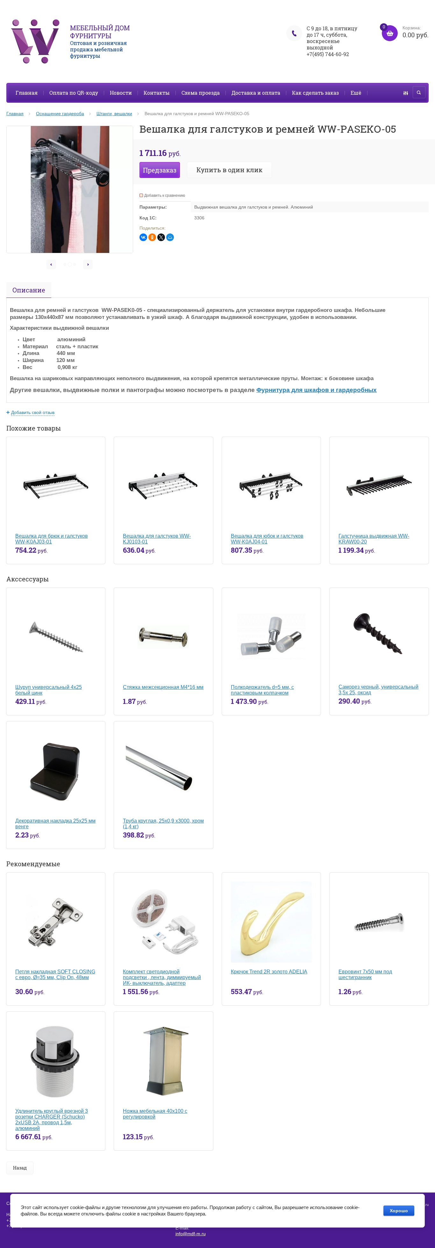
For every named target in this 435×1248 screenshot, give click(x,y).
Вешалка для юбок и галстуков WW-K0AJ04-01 (267, 538)
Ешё (356, 92)
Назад (20, 1168)
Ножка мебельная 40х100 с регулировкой (155, 1113)
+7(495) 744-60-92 (328, 54)
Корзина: (406, 32)
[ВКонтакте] (143, 237)
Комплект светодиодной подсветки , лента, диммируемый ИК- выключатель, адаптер (162, 977)
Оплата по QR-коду (73, 92)
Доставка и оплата (256, 92)
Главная (27, 92)
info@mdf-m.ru (190, 1233)
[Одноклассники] (152, 237)
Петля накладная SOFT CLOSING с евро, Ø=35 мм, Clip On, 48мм (55, 974)
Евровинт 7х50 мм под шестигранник (365, 974)
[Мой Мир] (170, 237)
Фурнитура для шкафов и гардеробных (316, 390)
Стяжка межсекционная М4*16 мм (163, 687)
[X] (161, 237)
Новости (121, 92)
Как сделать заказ (315, 92)
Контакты (157, 92)
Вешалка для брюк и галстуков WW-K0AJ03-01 (51, 538)
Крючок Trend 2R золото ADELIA (269, 971)
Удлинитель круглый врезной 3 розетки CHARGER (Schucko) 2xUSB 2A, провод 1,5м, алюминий (51, 1119)
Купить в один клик (229, 170)
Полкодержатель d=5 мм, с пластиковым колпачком (262, 690)
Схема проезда (201, 92)
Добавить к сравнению (164, 195)
